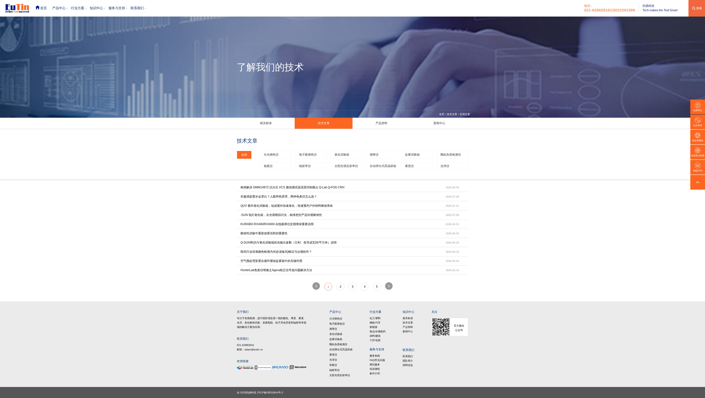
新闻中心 (439, 123)
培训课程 (375, 368)
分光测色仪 (271, 154)
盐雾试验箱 (412, 154)
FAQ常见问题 (377, 360)
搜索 (699, 8)
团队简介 (408, 360)
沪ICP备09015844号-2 (270, 392)
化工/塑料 (375, 318)
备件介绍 (375, 373)
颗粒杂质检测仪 (450, 154)
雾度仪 (409, 166)
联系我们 (137, 8)
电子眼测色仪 (308, 154)
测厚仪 (374, 154)
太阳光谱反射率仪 (346, 166)
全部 (244, 154)
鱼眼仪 (268, 166)
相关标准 (266, 123)
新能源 (373, 327)
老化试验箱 (342, 154)
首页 (43, 8)
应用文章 (465, 114)
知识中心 (96, 8)
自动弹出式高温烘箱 (383, 166)
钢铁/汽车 (375, 322)
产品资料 (381, 123)
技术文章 (452, 114)
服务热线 (375, 355)
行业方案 (77, 8)
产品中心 (59, 8)
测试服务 (375, 364)
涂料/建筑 (375, 335)
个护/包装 (375, 340)
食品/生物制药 (378, 331)
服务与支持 (117, 8)
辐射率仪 (305, 166)
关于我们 (243, 311)
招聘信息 (408, 365)
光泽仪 (444, 166)
